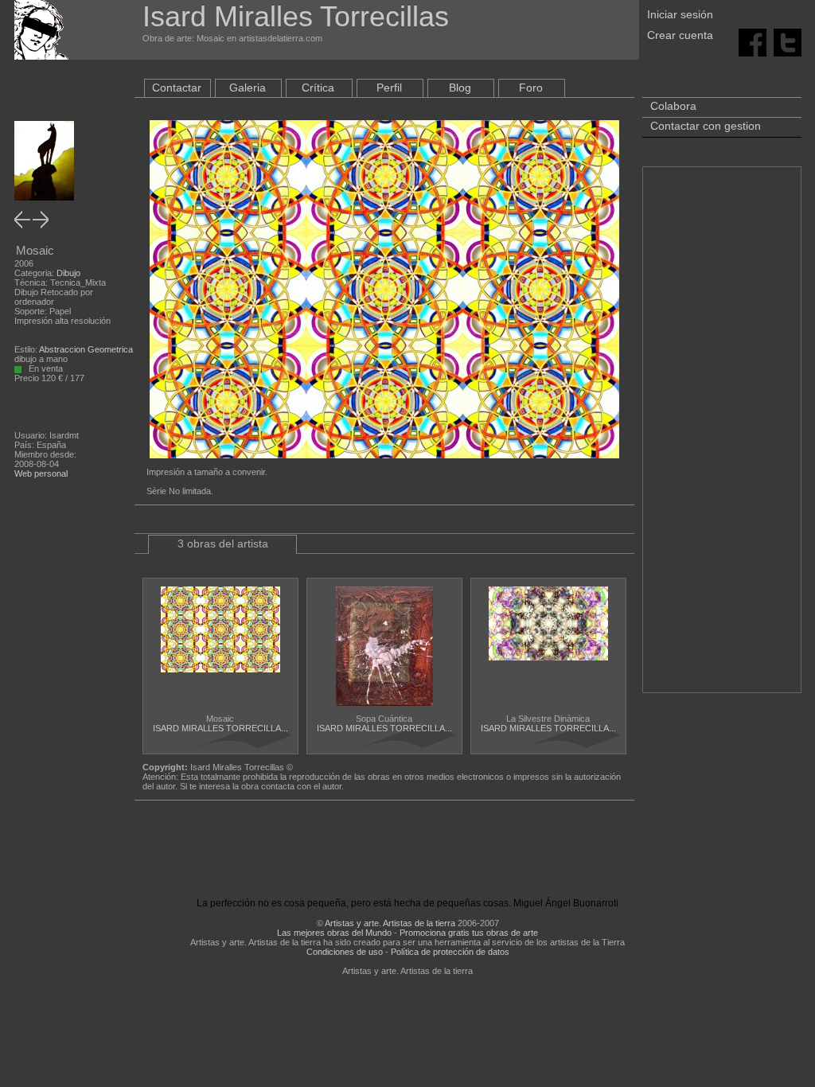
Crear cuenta (680, 35)
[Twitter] (787, 41)
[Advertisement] (722, 437)
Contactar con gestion (705, 125)
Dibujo (68, 273)
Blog (460, 87)
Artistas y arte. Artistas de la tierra (390, 923)
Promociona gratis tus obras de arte (469, 932)
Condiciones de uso (344, 951)
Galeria (247, 87)
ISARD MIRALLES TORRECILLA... (220, 728)
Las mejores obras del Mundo (334, 932)
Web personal (41, 473)
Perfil (389, 87)
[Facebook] (752, 41)
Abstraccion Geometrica (86, 349)
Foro (531, 87)
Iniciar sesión (680, 14)
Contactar (176, 87)
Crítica (318, 87)
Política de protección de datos (450, 951)
